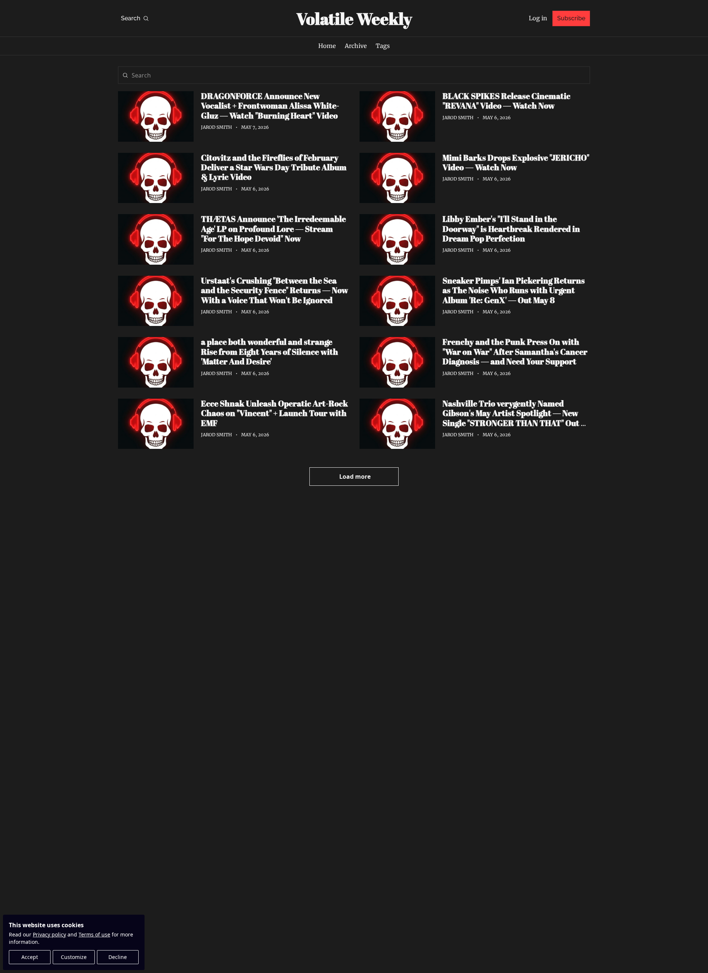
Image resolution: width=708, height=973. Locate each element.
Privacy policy (49, 934)
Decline (117, 956)
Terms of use (94, 934)
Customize (74, 956)
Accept (29, 956)
